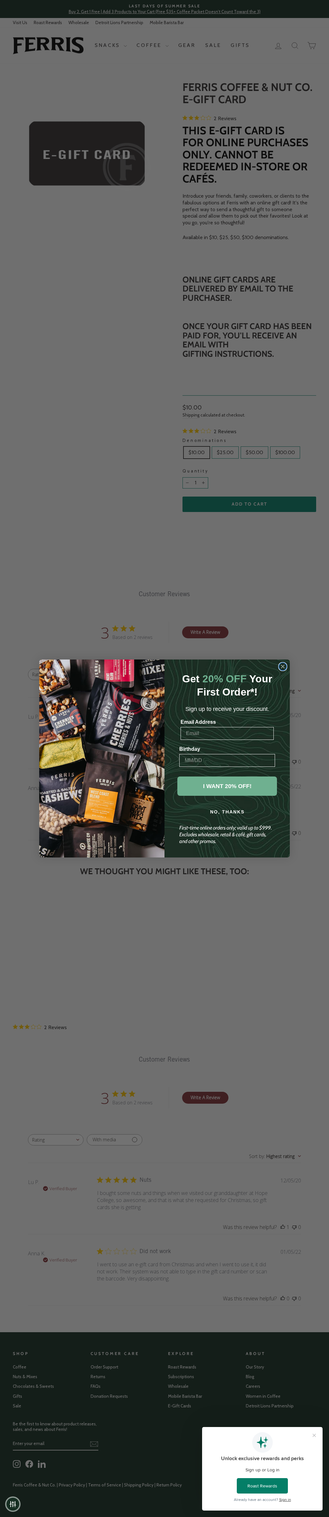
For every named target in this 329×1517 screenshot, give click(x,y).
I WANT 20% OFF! (227, 786)
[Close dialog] (283, 666)
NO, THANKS (227, 811)
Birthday (189, 749)
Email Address (198, 722)
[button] (13, 1504)
